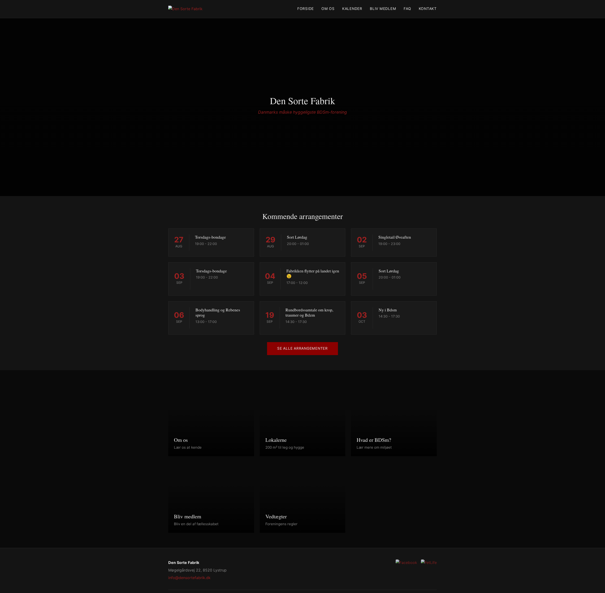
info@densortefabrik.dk (189, 577)
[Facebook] (406, 562)
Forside (305, 8)
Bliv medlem (383, 8)
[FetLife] (429, 562)
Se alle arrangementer (302, 348)
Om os (328, 8)
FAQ (407, 8)
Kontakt (428, 8)
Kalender (352, 8)
